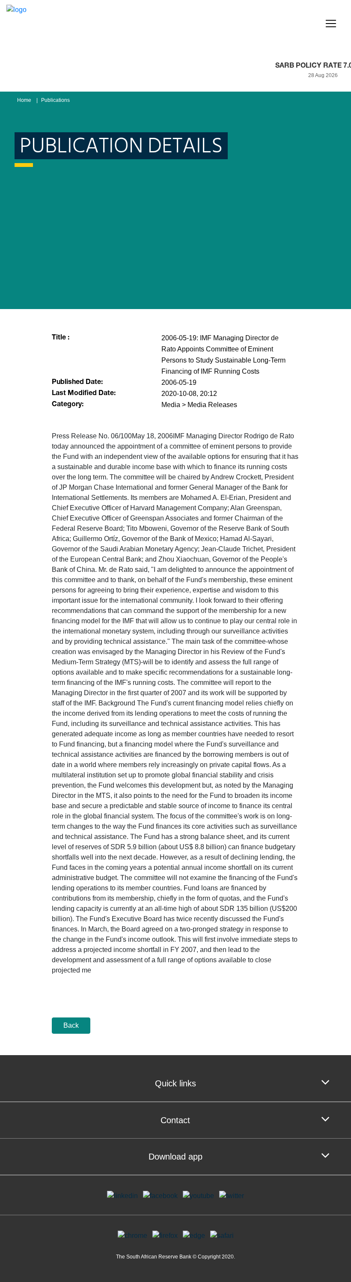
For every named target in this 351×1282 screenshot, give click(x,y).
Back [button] (71, 1025)
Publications (55, 100)
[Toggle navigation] (330, 23)
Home (24, 100)
